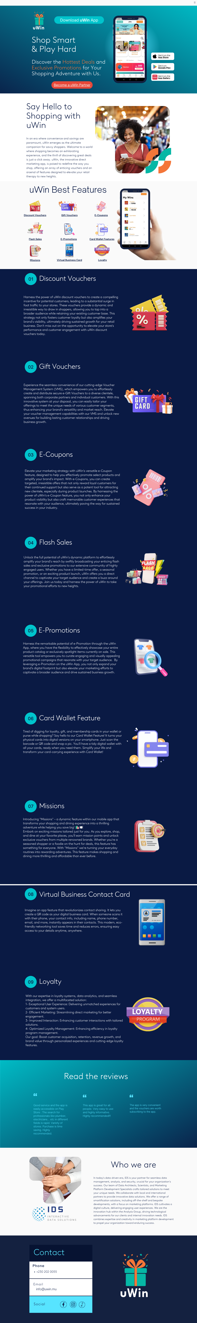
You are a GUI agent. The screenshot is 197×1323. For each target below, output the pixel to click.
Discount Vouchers (35, 215)
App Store (163, 57)
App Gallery (164, 78)
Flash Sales (35, 239)
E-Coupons (101, 215)
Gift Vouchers (69, 215)
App (94, 20)
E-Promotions (69, 239)
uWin (85, 20)
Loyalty (102, 260)
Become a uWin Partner (72, 85)
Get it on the (164, 55)
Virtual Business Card (69, 260)
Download (70, 20)
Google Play (164, 68)
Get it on (162, 65)
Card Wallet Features (101, 239)
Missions (35, 260)
